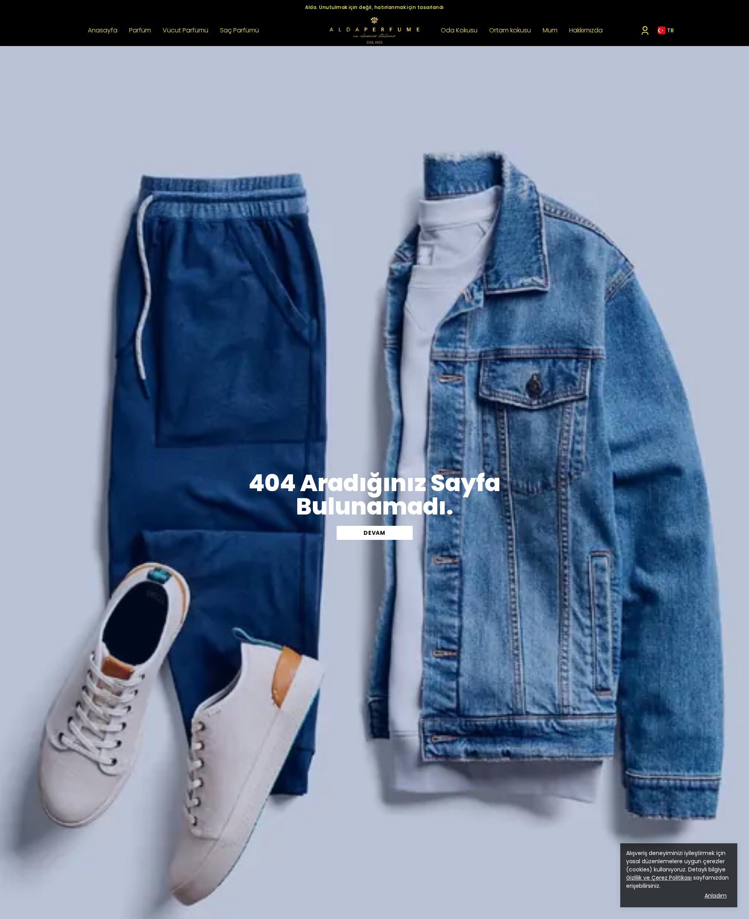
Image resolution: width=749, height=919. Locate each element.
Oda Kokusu (459, 30)
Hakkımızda (586, 30)
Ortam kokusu (510, 30)
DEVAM (374, 533)
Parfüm (140, 30)
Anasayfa (102, 30)
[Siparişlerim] (645, 30)
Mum (550, 30)
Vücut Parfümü (185, 30)
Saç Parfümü (239, 30)
